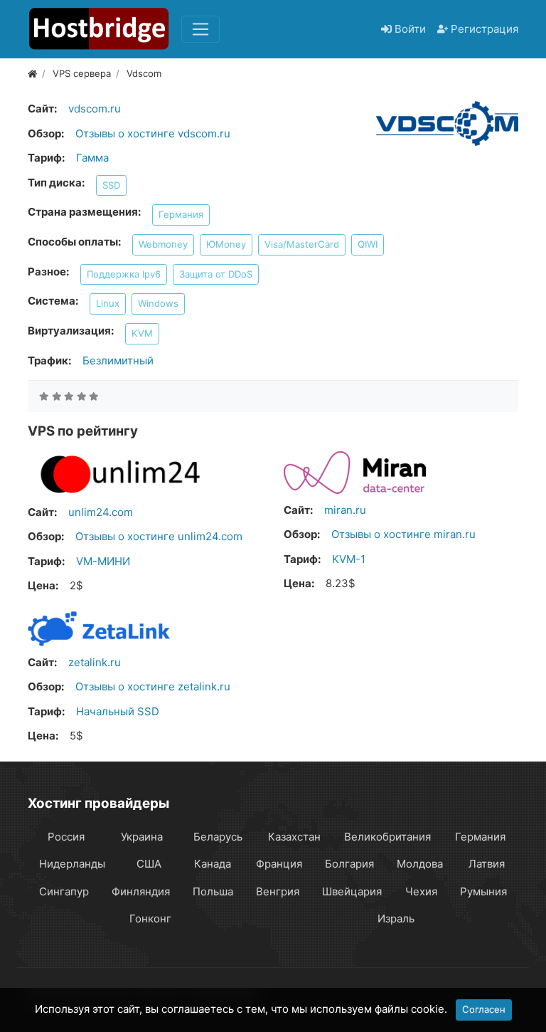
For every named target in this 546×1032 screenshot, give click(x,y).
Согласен (483, 1009)
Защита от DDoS (215, 274)
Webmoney (163, 244)
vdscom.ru (94, 108)
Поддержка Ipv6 (124, 274)
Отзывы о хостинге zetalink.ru (152, 686)
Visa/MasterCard (301, 244)
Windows (158, 303)
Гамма (92, 157)
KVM (142, 333)
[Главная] (32, 73)
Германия (181, 214)
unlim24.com (100, 512)
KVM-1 (348, 559)
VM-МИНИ (103, 561)
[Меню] (200, 29)
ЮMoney (226, 244)
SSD (111, 185)
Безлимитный (118, 360)
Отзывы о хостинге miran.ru (403, 534)
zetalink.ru (94, 662)
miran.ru (345, 510)
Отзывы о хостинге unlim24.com (158, 536)
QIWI (368, 244)
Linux (107, 303)
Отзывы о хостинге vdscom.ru (152, 133)
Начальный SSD (117, 711)
